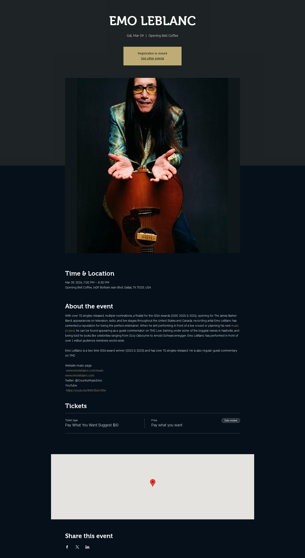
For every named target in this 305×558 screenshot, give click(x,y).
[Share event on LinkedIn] (87, 547)
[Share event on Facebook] (67, 547)
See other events (152, 58)
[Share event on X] (77, 547)
